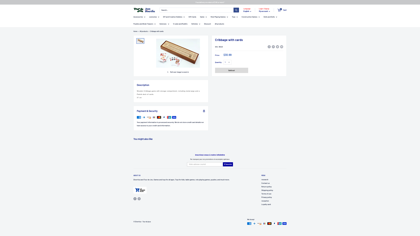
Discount (207, 24)
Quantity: (218, 62)
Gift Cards (192, 17)
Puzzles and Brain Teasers (143, 24)
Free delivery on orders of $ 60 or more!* (210, 2)
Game (202, 17)
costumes (153, 17)
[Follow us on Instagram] (139, 198)
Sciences (163, 24)
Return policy (266, 187)
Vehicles (194, 24)
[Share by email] (281, 46)
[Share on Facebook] (269, 46)
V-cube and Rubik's (180, 24)
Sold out (231, 70)
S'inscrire (228, 164)
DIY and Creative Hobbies (172, 17)
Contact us (265, 183)
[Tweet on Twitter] (277, 46)
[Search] (236, 10)
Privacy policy (266, 197)
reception (265, 201)
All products (219, 24)
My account (263, 11)
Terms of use (266, 194)
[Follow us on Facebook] (134, 198)
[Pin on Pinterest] (273, 46)
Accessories (138, 17)
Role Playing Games (218, 17)
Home (135, 31)
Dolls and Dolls (269, 17)
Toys (233, 17)
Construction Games (249, 17)
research (264, 179)
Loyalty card (266, 204)
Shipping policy (267, 190)
